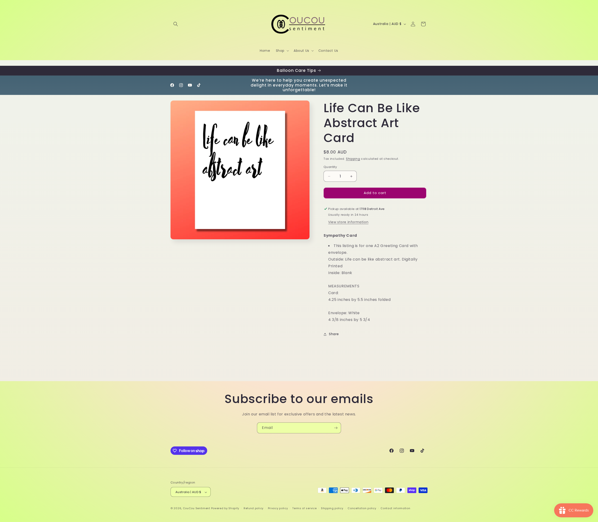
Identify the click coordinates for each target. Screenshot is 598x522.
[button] (176, 24)
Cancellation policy (362, 508)
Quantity (330, 167)
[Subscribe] (336, 427)
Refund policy (253, 508)
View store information (348, 222)
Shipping (353, 159)
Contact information (395, 508)
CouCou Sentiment (196, 508)
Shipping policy (332, 508)
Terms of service (304, 508)
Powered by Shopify (225, 508)
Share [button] (334, 334)
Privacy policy (278, 508)
